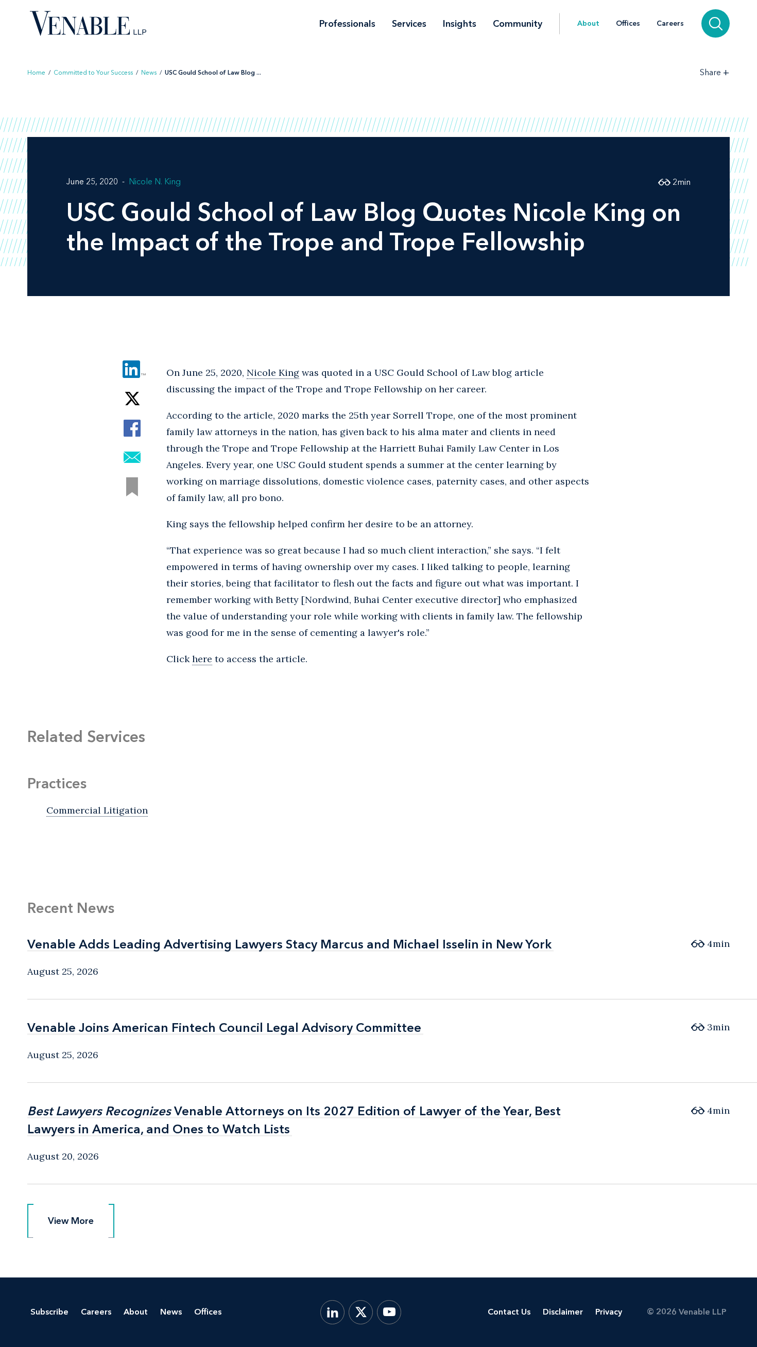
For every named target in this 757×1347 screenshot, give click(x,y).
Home (36, 73)
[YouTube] (389, 1312)
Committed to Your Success (93, 73)
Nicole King (273, 372)
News (149, 73)
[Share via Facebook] (132, 428)
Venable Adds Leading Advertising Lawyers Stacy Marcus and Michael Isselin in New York (289, 944)
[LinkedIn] (332, 1312)
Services (409, 23)
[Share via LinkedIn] (132, 369)
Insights (459, 23)
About (588, 23)
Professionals (347, 23)
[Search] (715, 23)
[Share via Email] (132, 457)
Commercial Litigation (97, 810)
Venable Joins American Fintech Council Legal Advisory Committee (224, 1027)
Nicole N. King (155, 181)
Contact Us (509, 1312)
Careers (670, 23)
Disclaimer (563, 1312)
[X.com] (361, 1312)
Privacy (608, 1312)
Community (517, 23)
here (202, 659)
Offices (628, 23)
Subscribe (49, 1312)
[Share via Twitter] (132, 398)
